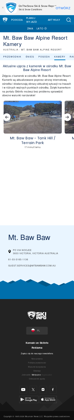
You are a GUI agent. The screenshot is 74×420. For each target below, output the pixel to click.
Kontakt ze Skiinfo (37, 342)
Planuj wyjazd (31, 20)
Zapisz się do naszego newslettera (37, 353)
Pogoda (17, 20)
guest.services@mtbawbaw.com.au (32, 265)
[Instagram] (43, 390)
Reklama (37, 347)
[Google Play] (28, 399)
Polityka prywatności (37, 362)
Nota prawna (37, 358)
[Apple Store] (48, 399)
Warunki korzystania (37, 366)
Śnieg (30, 56)
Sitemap (37, 370)
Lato (40, 28)
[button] (68, 20)
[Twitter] (33, 390)
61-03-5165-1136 (18, 259)
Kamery (59, 56)
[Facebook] (53, 390)
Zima (30, 28)
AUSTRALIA (10, 49)
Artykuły (54, 20)
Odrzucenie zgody (37, 378)
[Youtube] (23, 390)
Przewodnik (12, 56)
